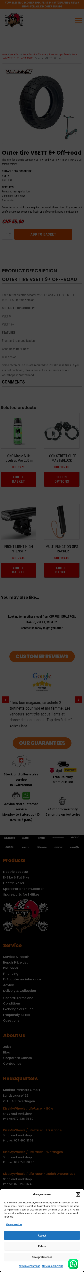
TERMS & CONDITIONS (29, 1266)
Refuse (42, 1246)
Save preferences (42, 1257)
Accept (42, 1235)
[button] (78, 1194)
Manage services (14, 1224)
